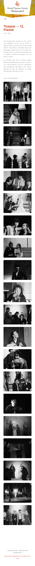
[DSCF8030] (18, 168)
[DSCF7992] (18, 124)
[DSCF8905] (18, 458)
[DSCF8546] (18, 280)
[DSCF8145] (18, 213)
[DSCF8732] (18, 346)
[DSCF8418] (18, 235)
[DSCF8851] (18, 413)
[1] (18, 324)
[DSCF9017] (18, 525)
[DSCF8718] (18, 369)
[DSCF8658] (18, 302)
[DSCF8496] (18, 257)
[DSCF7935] (18, 101)
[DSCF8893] (18, 436)
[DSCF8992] (18, 502)
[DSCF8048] (18, 190)
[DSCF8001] (18, 146)
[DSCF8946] (18, 480)
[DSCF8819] (18, 391)
